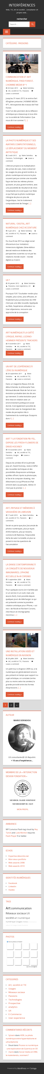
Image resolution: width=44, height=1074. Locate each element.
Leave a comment (12, 93)
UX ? (8, 280)
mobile (19, 925)
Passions (25, 91)
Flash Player (11, 836)
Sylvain (11, 1035)
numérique (10, 921)
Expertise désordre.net (18, 856)
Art (8, 908)
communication (21, 908)
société (10, 917)
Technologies (18, 158)
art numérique (22, 917)
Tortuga (33, 1068)
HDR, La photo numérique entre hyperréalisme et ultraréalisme (21, 1038)
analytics (12, 1006)
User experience (22, 286)
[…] (26, 120)
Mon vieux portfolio (17, 859)
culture (8, 925)
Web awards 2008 (16, 862)
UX (29, 286)
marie (11, 1052)
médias (25, 922)
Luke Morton (21, 832)
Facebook (12, 883)
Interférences (22, 5)
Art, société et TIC (15, 91)
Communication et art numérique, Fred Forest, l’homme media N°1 (19, 80)
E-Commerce (32, 922)
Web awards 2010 (16, 866)
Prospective (14, 1003)
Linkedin (12, 886)
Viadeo (11, 889)
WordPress (21, 1068)
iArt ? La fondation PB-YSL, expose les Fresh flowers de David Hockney (22, 442)
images (15, 925)
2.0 (11, 925)
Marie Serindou (28, 88)
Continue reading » (14, 127)
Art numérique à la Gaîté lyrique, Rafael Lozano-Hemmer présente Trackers (21, 336)
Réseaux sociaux (16, 913)
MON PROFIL (22, 809)
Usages (16, 455)
